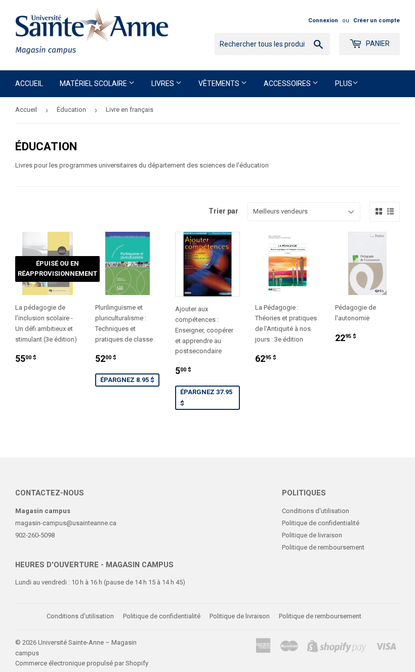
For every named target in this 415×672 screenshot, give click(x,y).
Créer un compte (376, 20)
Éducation (71, 109)
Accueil (29, 83)
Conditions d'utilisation (315, 511)
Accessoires (288, 83)
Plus (343, 83)
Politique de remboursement (323, 547)
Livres (163, 83)
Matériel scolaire (94, 83)
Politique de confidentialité (320, 523)
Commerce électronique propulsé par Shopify (81, 663)
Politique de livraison (312, 535)
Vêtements (219, 83)
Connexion (323, 20)
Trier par (223, 211)
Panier (377, 43)
